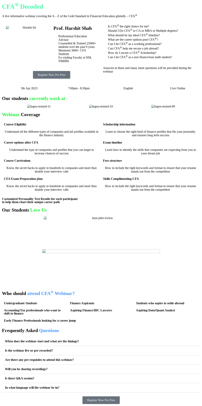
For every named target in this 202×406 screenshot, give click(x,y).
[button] (4, 106)
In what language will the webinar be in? (32, 387)
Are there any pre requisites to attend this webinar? (39, 359)
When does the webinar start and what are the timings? (42, 341)
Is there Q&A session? (19, 378)
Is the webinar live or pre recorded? (29, 350)
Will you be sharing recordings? (26, 369)
